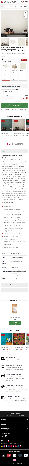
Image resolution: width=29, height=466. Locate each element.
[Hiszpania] (16, 446)
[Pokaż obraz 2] (13, 42)
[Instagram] (2, 436)
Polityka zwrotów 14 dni (14, 365)
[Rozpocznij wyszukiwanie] (21, 6)
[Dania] (11, 446)
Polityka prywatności (14, 413)
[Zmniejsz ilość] (2, 98)
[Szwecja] (18, 446)
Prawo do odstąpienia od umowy (15, 415)
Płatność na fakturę (13, 396)
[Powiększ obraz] (25, 16)
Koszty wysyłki (11, 357)
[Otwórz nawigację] (2, 6)
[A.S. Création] (14, 144)
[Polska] (20, 446)
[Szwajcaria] (13, 446)
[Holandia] (9, 446)
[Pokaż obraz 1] (5, 42)
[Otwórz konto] (18, 2)
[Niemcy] (2, 446)
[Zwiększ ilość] (12, 98)
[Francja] (4, 446)
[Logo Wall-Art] (8, 2)
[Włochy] (6, 446)
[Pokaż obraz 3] (21, 42)
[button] (14, 23)
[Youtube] (6, 436)
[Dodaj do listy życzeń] (25, 13)
